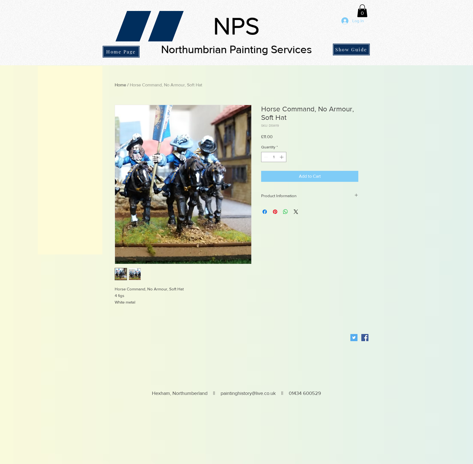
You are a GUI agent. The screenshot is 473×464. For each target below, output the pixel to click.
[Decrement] (265, 157)
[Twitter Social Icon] (353, 337)
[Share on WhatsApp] (285, 211)
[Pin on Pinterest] (275, 211)
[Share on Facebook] (264, 211)
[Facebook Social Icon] (364, 337)
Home (120, 85)
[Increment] (282, 157)
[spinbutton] (274, 157)
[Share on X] (296, 211)
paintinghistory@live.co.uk (248, 393)
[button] (362, 10)
